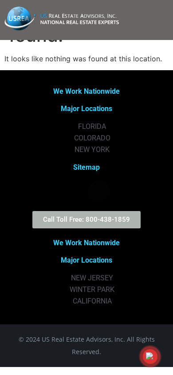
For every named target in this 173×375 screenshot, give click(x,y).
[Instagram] (74, 191)
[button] (156, 20)
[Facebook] (99, 191)
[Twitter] (50, 191)
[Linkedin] (123, 191)
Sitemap (86, 167)
